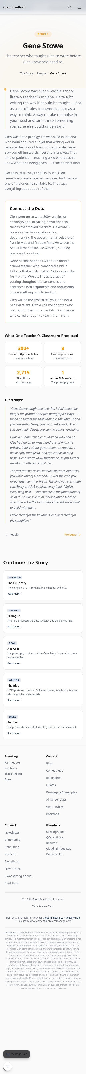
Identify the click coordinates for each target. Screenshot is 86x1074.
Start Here (11, 883)
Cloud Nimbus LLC (58, 848)
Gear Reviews (55, 807)
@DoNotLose (54, 837)
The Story (26, 73)
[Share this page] (7, 1066)
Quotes (51, 785)
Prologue (70, 534)
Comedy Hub (54, 770)
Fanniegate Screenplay (61, 792)
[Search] (69, 7)
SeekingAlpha (55, 832)
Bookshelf (52, 814)
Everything (12, 861)
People (41, 73)
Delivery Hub (54, 854)
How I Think (13, 869)
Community (12, 840)
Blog (49, 763)
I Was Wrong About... (19, 876)
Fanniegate (12, 762)
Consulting (12, 847)
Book (8, 779)
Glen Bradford (14, 7)
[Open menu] (79, 7)
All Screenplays (56, 799)
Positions (11, 768)
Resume (51, 843)
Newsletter (12, 832)
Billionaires (53, 778)
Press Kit (10, 854)
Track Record (13, 774)
